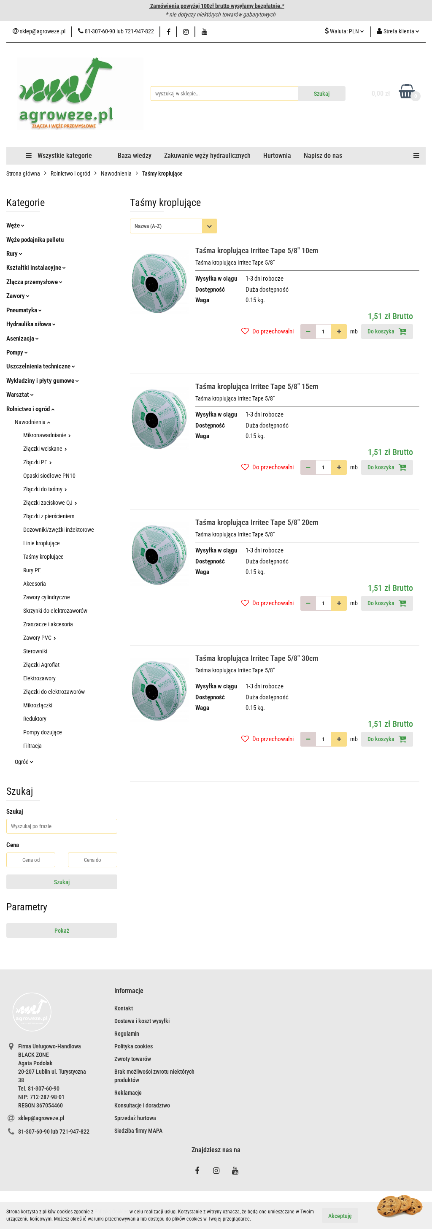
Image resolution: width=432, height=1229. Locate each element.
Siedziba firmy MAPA (138, 1130)
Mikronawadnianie (45, 435)
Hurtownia (277, 156)
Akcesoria (34, 583)
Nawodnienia (31, 422)
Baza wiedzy (134, 156)
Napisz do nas (323, 156)
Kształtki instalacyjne (34, 267)
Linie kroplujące (41, 543)
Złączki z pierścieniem (49, 516)
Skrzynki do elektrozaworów (55, 610)
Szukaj (62, 882)
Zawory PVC (38, 637)
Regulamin (126, 1033)
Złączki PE (36, 462)
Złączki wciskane (43, 448)
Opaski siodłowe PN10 (49, 475)
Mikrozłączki (37, 705)
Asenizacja (20, 338)
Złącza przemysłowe (32, 282)
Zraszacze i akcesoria (48, 624)
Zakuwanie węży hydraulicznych (207, 156)
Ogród (22, 761)
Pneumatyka (22, 310)
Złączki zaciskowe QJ (48, 502)
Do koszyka (381, 331)
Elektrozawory (39, 678)
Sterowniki (35, 651)
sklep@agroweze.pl (41, 1118)
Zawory (16, 296)
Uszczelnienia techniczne (39, 366)
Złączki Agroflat (41, 664)
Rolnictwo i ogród (28, 409)
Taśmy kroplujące (43, 556)
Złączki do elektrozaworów (54, 691)
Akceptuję (340, 1215)
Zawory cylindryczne (46, 597)
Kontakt (123, 1008)
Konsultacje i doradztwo (142, 1105)
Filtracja (32, 745)
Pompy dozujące (42, 732)
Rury (12, 253)
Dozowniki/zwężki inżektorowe (58, 529)
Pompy (15, 352)
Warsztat (18, 394)
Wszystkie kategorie (64, 156)
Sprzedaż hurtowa (135, 1118)
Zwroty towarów (132, 1059)
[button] (128, 991)
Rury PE (32, 570)
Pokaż (61, 930)
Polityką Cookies (111, 1212)
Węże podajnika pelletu (35, 240)
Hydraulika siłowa (29, 324)
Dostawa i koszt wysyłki (142, 1021)
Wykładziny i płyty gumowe (41, 380)
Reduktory (34, 718)
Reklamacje (128, 1092)
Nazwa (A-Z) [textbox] (148, 226)
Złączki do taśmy (43, 489)
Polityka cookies (133, 1046)
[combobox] (173, 226)
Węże (13, 225)
